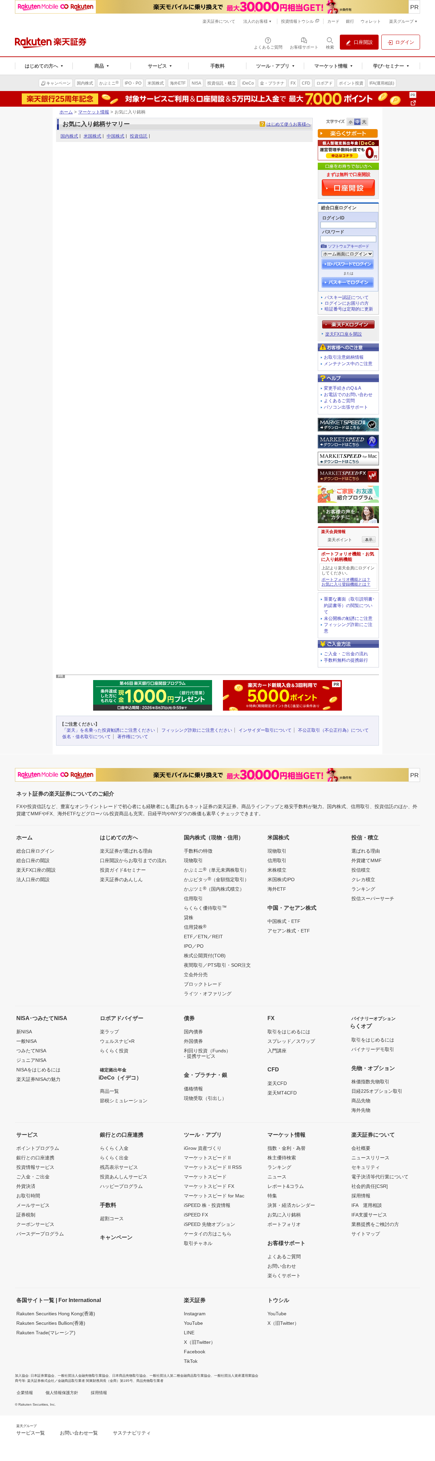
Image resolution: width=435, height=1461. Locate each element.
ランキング (363, 889)
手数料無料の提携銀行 (346, 660)
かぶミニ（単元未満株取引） (216, 870)
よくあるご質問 (339, 400)
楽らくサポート (284, 1275)
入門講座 (276, 1050)
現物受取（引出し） (205, 1098)
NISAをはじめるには (38, 1069)
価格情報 (193, 1088)
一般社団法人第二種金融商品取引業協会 (180, 1375)
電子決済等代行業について (379, 1176)
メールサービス (33, 1205)
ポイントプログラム (37, 1148)
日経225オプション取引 (376, 1091)
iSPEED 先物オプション (209, 1224)
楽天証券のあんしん (121, 879)
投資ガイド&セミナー (123, 870)
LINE (189, 1332)
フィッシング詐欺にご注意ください (196, 730)
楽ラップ (109, 1031)
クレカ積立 (363, 879)
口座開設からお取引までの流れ (133, 860)
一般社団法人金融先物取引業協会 (83, 1375)
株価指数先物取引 (370, 1081)
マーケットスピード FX (209, 1186)
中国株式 (115, 136)
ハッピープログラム (121, 1186)
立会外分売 (196, 974)
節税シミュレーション (123, 1100)
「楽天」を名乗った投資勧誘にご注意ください (108, 730)
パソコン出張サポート (346, 407)
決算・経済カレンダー (291, 1205)
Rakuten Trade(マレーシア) (45, 1332)
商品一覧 (109, 1091)
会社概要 (360, 1148)
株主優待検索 (281, 1157)
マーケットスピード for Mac (214, 1195)
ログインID (333, 217)
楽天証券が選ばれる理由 (126, 851)
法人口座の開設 (33, 879)
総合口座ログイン (35, 851)
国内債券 (193, 1031)
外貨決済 (25, 1186)
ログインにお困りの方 (347, 303)
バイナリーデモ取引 (372, 1049)
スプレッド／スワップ (291, 1041)
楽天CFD (277, 1083)
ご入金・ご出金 (33, 1176)
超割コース (112, 1218)
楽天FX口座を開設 (343, 334)
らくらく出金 (114, 1157)
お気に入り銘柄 (284, 1214)
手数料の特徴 (198, 851)
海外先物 (360, 1110)
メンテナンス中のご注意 (348, 363)
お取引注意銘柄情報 (344, 357)
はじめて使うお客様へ (288, 124)
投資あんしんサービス (123, 1176)
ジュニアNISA (31, 1060)
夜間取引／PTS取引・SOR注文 (217, 965)
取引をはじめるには (288, 1031)
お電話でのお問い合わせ (348, 394)
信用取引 (193, 898)
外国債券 (193, 1041)
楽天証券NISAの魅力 (38, 1079)
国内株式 (69, 136)
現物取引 (193, 860)
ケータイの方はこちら (207, 1233)
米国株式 (92, 136)
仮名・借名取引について (86, 736)
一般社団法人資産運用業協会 (236, 1375)
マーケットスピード (205, 1176)
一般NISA (26, 1041)
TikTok (190, 1361)
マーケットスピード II (207, 1157)
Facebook (194, 1351)
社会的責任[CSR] (369, 1186)
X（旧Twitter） (199, 1342)
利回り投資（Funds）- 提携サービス (207, 1053)
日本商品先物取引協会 (129, 1375)
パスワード (333, 231)
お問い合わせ (281, 1266)
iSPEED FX (196, 1214)
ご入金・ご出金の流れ (346, 653)
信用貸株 (195, 927)
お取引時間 (28, 1195)
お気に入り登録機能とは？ (345, 584)
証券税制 (25, 1214)
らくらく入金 (114, 1148)
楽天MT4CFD (282, 1092)
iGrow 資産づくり (203, 1148)
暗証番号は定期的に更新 (349, 308)
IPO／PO (194, 946)
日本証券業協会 (42, 1375)
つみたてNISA (31, 1050)
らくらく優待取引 (205, 908)
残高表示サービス (119, 1167)
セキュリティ (365, 1167)
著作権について (132, 736)
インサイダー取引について (265, 730)
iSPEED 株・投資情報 (207, 1205)
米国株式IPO (281, 879)
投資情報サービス (35, 1167)
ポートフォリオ (284, 1224)
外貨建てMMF (366, 860)
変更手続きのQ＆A (342, 388)
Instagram (195, 1313)
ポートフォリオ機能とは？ (345, 579)
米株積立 (276, 870)
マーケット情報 (93, 111)
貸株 (188, 917)
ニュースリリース (370, 1157)
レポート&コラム (285, 1186)
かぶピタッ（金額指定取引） (216, 879)
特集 (272, 1195)
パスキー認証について (347, 297)
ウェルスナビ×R (117, 1041)
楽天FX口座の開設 (36, 870)
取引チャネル (198, 1243)
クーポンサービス (35, 1224)
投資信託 (138, 136)
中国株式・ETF (283, 921)
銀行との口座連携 (35, 1157)
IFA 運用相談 (366, 1205)
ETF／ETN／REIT (203, 936)
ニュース (276, 1176)
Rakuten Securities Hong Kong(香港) (55, 1313)
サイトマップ (365, 1233)
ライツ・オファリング (207, 993)
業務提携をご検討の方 (375, 1224)
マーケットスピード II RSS (213, 1167)
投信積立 (360, 870)
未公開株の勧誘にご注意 (348, 618)
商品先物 (360, 1100)
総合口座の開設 (33, 860)
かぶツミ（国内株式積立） (214, 889)
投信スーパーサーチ (372, 898)
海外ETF (276, 889)
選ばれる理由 (365, 851)
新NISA (24, 1031)
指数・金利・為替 (286, 1148)
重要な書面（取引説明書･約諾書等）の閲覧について (349, 605)
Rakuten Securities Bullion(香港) (50, 1323)
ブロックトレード (203, 984)
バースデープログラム (40, 1233)
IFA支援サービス (369, 1214)
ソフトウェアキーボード (348, 246)
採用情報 (360, 1195)
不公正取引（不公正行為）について (333, 730)
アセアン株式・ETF (288, 930)
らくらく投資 (114, 1050)
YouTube (193, 1323)
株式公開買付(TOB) (205, 955)
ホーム (66, 111)
